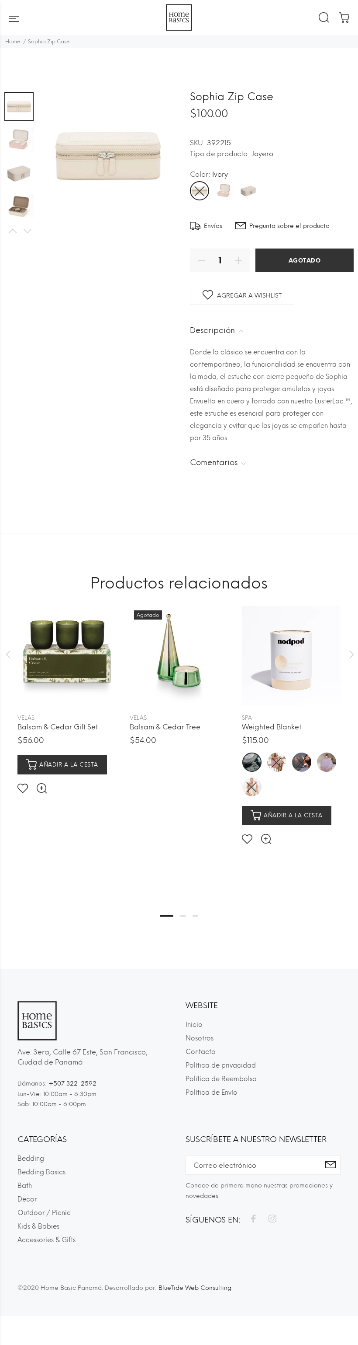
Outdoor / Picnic (44, 1213)
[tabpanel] (67, 692)
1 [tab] (166, 916)
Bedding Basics (41, 1172)
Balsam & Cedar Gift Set (57, 727)
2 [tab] (183, 916)
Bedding (30, 1159)
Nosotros (199, 1038)
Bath (24, 1186)
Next (27, 231)
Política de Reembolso (221, 1079)
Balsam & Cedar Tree (165, 727)
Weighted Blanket (271, 727)
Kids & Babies (38, 1226)
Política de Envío (212, 1092)
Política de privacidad (221, 1065)
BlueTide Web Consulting (194, 1288)
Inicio (194, 1025)
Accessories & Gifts (46, 1240)
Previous (12, 231)
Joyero (262, 154)
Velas (25, 718)
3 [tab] (195, 916)
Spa (247, 718)
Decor (27, 1199)
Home (13, 42)
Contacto (201, 1052)
